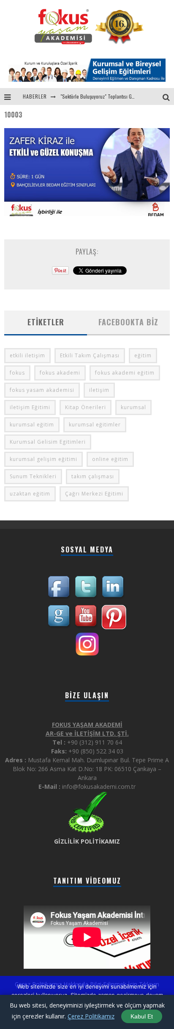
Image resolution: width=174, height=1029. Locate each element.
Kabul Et (141, 1016)
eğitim (143, 355)
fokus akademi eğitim (125, 372)
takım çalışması (92, 476)
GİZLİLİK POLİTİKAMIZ (87, 841)
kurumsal (133, 407)
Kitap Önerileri (85, 407)
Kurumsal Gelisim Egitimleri (48, 441)
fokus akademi (60, 372)
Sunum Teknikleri (33, 476)
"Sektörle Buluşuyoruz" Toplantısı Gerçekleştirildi (109, 96)
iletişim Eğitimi (30, 407)
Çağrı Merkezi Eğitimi (94, 493)
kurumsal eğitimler (95, 424)
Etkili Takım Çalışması (90, 355)
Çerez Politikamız (91, 1016)
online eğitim (110, 459)
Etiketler (45, 321)
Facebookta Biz (128, 321)
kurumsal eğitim (32, 424)
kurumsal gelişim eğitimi (43, 459)
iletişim (99, 390)
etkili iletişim (27, 355)
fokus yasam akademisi (42, 390)
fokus (17, 372)
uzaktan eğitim (30, 493)
